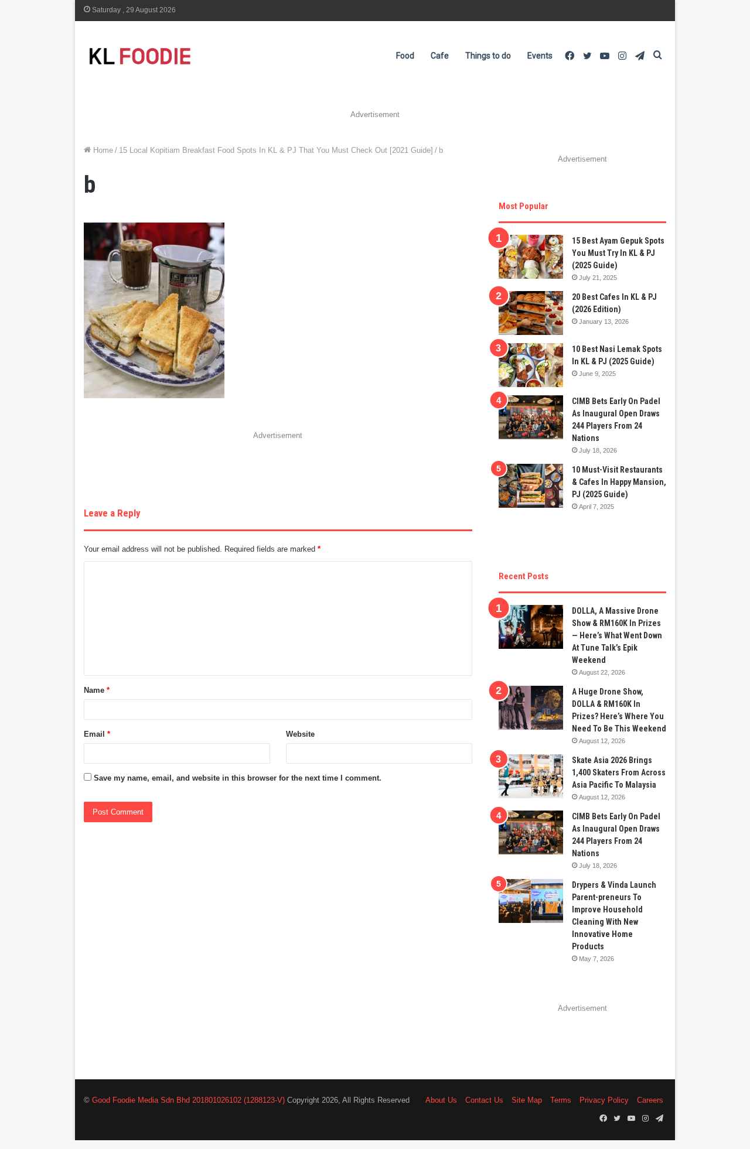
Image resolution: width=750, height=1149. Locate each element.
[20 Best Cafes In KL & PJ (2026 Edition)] (531, 313)
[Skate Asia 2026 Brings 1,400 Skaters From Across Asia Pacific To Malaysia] (531, 776)
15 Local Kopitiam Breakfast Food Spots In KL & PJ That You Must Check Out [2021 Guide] (276, 150)
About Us (441, 1100)
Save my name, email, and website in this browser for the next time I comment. (237, 778)
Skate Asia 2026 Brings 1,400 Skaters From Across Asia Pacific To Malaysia (619, 772)
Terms (560, 1100)
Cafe (440, 55)
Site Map (527, 1100)
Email (97, 734)
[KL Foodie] (186, 56)
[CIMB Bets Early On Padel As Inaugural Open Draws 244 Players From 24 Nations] (531, 417)
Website (300, 734)
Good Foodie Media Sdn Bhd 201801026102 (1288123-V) (188, 1100)
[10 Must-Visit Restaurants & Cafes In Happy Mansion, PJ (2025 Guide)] (531, 486)
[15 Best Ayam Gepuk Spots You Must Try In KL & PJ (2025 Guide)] (531, 257)
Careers (650, 1100)
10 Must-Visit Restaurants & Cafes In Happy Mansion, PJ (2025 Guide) (619, 482)
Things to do (488, 55)
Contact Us (484, 1100)
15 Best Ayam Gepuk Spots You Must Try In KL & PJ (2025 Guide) (618, 253)
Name (97, 690)
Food (405, 55)
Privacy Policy (604, 1100)
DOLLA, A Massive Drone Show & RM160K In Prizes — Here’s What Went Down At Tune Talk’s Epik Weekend (617, 635)
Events (540, 55)
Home (102, 150)
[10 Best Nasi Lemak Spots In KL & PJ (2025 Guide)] (531, 365)
